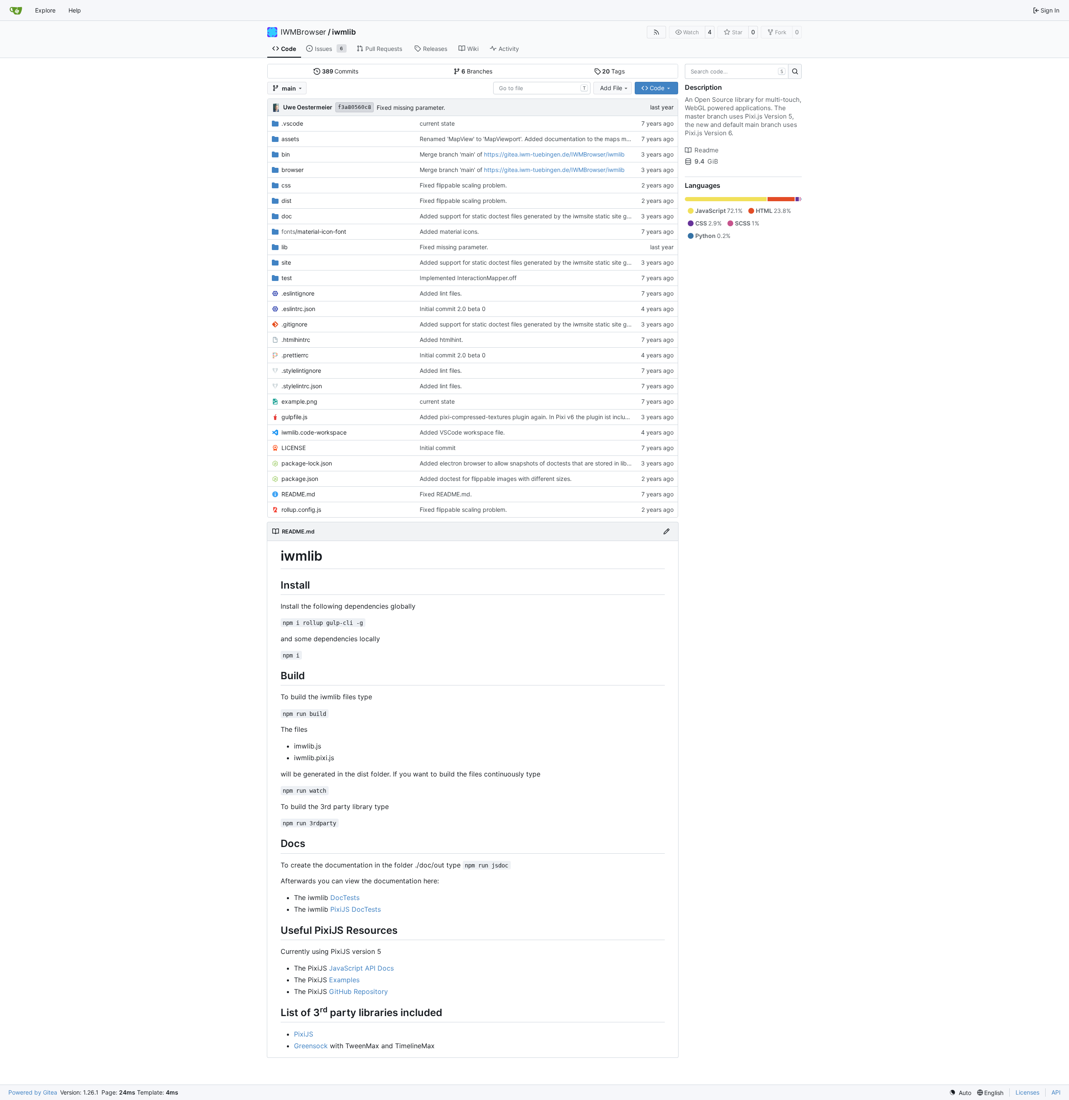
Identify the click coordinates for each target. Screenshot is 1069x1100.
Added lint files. (441, 293)
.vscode (292, 123)
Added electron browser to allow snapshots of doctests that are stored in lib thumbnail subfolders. (553, 463)
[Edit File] (666, 531)
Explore (45, 10)
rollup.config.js (301, 509)
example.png (299, 401)
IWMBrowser (303, 32)
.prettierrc (295, 355)
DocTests (345, 897)
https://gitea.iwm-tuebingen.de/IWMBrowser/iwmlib (554, 154)
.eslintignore (297, 293)
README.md (298, 494)
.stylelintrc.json (301, 385)
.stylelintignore (301, 370)
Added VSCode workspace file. (462, 432)
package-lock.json (306, 463)
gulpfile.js (294, 416)
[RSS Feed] (656, 32)
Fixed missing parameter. (411, 107)
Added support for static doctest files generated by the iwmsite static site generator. (535, 216)
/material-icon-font (313, 231)
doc (286, 216)
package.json (299, 478)
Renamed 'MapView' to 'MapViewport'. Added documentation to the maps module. (531, 138)
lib (284, 246)
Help (74, 10)
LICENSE (293, 447)
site (286, 262)
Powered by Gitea (32, 1092)
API (1056, 1092)
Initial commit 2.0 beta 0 (453, 308)
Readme (706, 150)
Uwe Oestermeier (307, 107)
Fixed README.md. (446, 494)
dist (286, 200)
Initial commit (438, 447)
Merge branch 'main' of (452, 154)
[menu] (960, 1092)
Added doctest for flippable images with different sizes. (496, 478)
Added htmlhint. (441, 339)
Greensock (311, 1046)
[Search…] (795, 71)
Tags (613, 71)
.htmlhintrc (295, 339)
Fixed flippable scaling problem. (463, 185)
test (286, 277)
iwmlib (344, 32)
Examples (344, 980)
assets (290, 138)
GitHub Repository (358, 991)
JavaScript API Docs (361, 968)
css (286, 185)
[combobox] (541, 88)
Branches (476, 71)
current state (437, 123)
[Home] (16, 10)
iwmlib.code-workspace (314, 432)
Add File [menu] (611, 87)
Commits (340, 71)
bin (285, 154)
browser (292, 169)
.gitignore (294, 324)
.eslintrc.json (298, 308)
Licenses (1027, 1092)
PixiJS (303, 1034)
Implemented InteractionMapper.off (468, 277)
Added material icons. (449, 231)
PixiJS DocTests (355, 909)
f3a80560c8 (354, 107)
